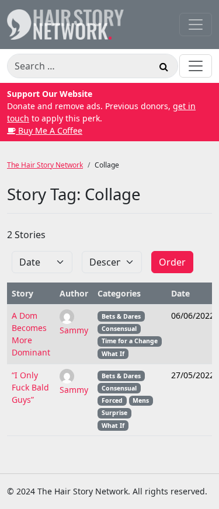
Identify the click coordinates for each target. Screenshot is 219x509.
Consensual (119, 329)
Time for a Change (130, 341)
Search (163, 68)
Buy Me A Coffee (49, 130)
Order (172, 262)
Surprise (114, 413)
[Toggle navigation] (195, 24)
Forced (112, 400)
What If (113, 354)
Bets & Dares (121, 316)
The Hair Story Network (45, 165)
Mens (141, 400)
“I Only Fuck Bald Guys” (30, 387)
